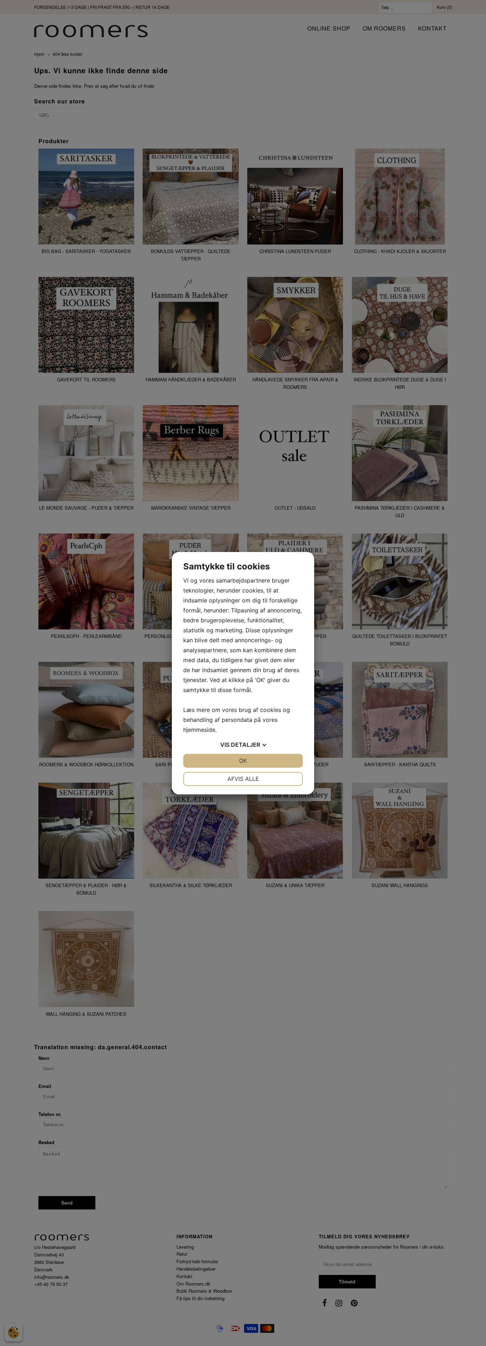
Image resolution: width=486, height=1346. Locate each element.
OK (243, 760)
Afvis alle (243, 778)
